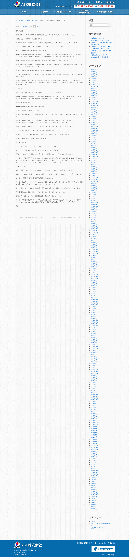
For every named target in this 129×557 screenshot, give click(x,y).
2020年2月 (94, 224)
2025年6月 (94, 89)
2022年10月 (94, 156)
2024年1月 (94, 124)
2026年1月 (94, 84)
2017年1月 (94, 298)
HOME (24, 11)
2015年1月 (94, 344)
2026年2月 (94, 82)
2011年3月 (94, 439)
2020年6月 (94, 215)
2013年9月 (94, 376)
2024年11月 (94, 103)
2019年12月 (94, 228)
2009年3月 (94, 488)
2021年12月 (94, 177)
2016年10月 (94, 304)
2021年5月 (94, 192)
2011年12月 (94, 420)
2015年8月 (94, 329)
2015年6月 (94, 333)
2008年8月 (94, 500)
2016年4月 (94, 312)
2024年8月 (94, 110)
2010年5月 (94, 460)
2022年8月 (94, 160)
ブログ (22, 20)
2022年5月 (94, 167)
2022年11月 (94, 154)
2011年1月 (94, 443)
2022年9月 (94, 158)
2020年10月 (94, 207)
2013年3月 (94, 388)
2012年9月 (94, 401)
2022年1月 (94, 175)
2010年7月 (94, 456)
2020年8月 (94, 211)
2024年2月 (94, 122)
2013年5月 (94, 384)
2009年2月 (94, 490)
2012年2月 (94, 416)
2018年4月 (94, 266)
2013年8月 (94, 378)
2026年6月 (94, 74)
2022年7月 (94, 162)
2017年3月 (94, 293)
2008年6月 (94, 504)
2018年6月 (94, 262)
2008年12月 (94, 494)
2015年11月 (94, 323)
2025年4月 (94, 93)
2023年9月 (94, 133)
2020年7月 (94, 213)
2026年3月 (94, 80)
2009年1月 (94, 492)
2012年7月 (94, 405)
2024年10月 (94, 105)
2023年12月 (94, 127)
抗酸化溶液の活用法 (105, 11)
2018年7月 (94, 260)
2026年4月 (94, 78)
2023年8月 (94, 135)
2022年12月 (94, 152)
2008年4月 (94, 509)
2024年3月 (94, 120)
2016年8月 (94, 308)
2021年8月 (94, 186)
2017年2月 (94, 295)
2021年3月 (94, 196)
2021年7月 (94, 188)
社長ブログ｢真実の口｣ (31, 20)
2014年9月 (94, 350)
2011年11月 (94, 422)
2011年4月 (94, 437)
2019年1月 (94, 247)
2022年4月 (94, 169)
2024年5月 (94, 116)
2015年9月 (94, 327)
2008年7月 (94, 502)
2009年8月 (94, 479)
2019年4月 (94, 241)
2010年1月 (94, 469)
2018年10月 (94, 253)
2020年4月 (94, 219)
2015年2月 (94, 342)
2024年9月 (94, 108)
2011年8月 (94, 428)
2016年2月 (94, 317)
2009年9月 (94, 477)
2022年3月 (94, 171)
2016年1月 (94, 319)
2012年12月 (94, 395)
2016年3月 (94, 314)
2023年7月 (94, 137)
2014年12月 (94, 346)
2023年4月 (94, 143)
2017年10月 (94, 279)
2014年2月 (94, 365)
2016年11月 (94, 302)
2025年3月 (94, 95)
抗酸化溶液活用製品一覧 (85, 11)
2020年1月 (94, 226)
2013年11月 (94, 371)
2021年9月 (94, 184)
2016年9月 (94, 306)
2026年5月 (94, 76)
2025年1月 (94, 99)
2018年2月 (94, 270)
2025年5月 (94, 91)
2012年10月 (94, 399)
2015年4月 (94, 338)
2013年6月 (94, 382)
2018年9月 (94, 255)
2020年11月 (94, 205)
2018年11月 (94, 251)
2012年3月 (94, 414)
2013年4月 (94, 386)
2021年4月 (94, 194)
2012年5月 (94, 409)
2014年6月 (94, 357)
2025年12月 (94, 86)
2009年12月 (94, 471)
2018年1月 (94, 272)
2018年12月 (94, 249)
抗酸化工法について (64, 11)
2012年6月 (94, 407)
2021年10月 (94, 181)
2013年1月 (94, 393)
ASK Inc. (38, 26)
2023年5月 (94, 141)
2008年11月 (94, 496)
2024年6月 (94, 114)
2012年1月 (94, 418)
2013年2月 (94, 390)
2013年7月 (94, 380)
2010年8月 (94, 454)
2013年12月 (94, 369)
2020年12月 (94, 203)
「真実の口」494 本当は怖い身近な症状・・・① (33, 217)
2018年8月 (94, 257)
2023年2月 (94, 148)
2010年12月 (94, 445)
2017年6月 (94, 287)
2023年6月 (94, 139)
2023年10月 (94, 131)
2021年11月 (94, 179)
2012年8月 (94, 403)
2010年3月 (94, 464)
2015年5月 (94, 336)
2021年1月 (94, 200)
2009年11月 (94, 473)
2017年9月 (94, 281)
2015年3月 (94, 340)
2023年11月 (94, 129)
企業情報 (44, 11)
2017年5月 (94, 289)
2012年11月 (94, 397)
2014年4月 (94, 361)
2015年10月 (94, 325)
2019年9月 (94, 234)
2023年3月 (94, 146)
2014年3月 (94, 363)
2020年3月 (94, 222)
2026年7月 (94, 72)
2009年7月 (94, 481)
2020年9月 (94, 209)
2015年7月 (94, 331)
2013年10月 (94, 374)
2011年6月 (94, 433)
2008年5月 (94, 507)
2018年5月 (94, 264)
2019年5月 (94, 238)
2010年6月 (94, 458)
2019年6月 (94, 236)
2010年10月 (94, 450)
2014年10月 (94, 348)
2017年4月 (94, 291)
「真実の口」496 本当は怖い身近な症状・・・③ (66, 217)
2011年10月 (94, 424)
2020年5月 (94, 217)
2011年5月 (94, 435)
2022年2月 (94, 173)
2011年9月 (94, 426)
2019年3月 (94, 243)
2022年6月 (94, 165)
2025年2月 (94, 97)
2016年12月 (94, 300)
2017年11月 (94, 276)
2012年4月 (94, 412)
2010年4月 (94, 462)
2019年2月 (94, 245)
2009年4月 (94, 485)
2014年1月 (94, 367)
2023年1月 (94, 150)
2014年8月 (94, 352)
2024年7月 (94, 112)
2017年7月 (94, 285)
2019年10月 (94, 232)
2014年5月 (94, 359)
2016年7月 (94, 310)
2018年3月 (94, 268)
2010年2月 (94, 466)
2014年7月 (94, 355)
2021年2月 (94, 198)
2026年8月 (94, 70)
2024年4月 (94, 118)
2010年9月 (94, 452)
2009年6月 (94, 483)
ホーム (18, 20)
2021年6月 (94, 190)
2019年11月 (94, 230)
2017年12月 (94, 274)
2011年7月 (94, 431)
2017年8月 (94, 283)
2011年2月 (94, 441)
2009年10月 (94, 475)
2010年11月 (94, 447)
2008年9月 (94, 498)
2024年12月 (94, 101)
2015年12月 (94, 321)
